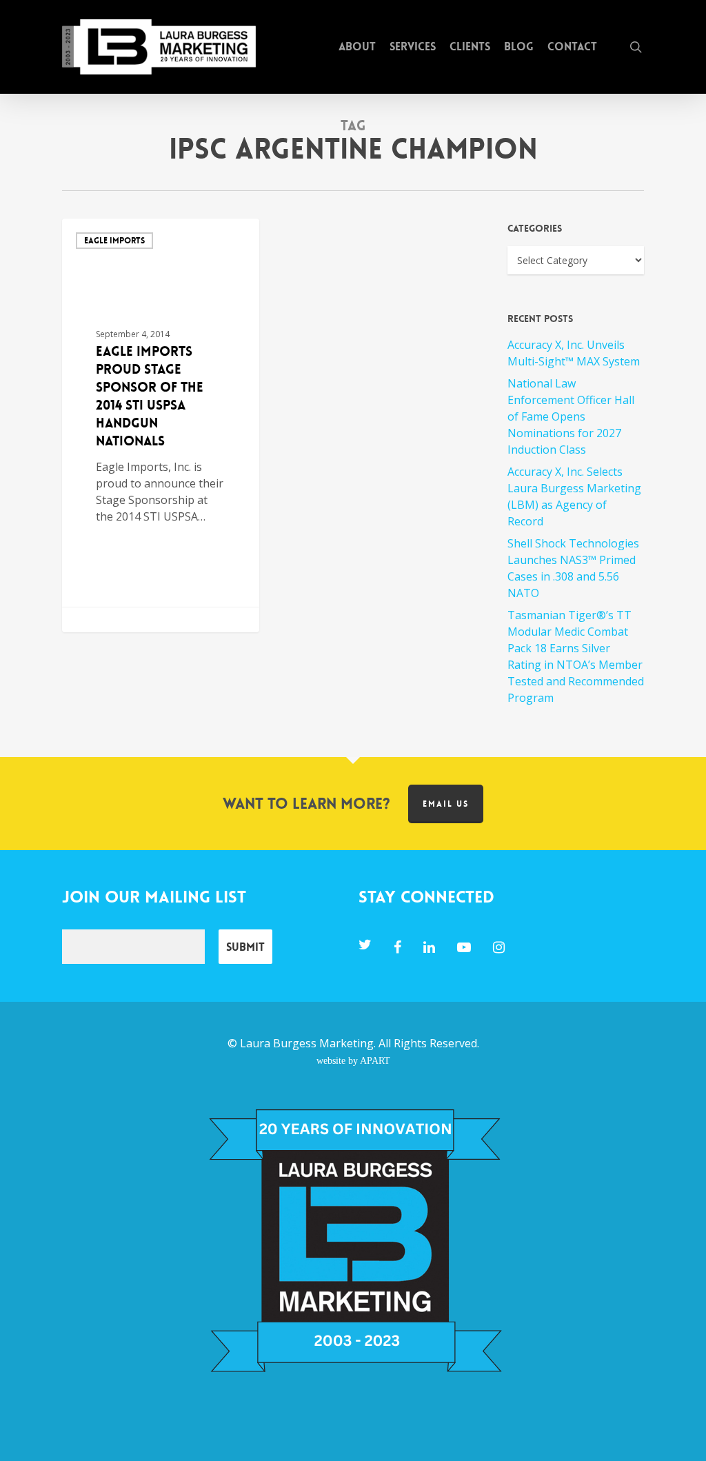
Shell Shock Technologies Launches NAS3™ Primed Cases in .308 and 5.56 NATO (573, 568)
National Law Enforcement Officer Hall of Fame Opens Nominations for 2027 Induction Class (570, 416)
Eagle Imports (114, 240)
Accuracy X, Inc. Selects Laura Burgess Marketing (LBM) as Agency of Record (574, 496)
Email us (446, 803)
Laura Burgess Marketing (307, 1043)
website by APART (353, 1060)
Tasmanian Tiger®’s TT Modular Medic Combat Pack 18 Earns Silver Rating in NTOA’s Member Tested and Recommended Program (575, 656)
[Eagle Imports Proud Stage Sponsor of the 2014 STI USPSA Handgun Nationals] (160, 425)
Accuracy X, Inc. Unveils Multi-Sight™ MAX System (573, 353)
